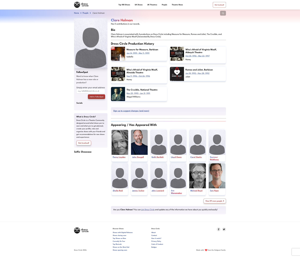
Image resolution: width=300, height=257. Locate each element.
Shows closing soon (119, 235)
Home (76, 13)
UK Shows (139, 5)
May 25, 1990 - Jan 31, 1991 (138, 93)
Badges (154, 247)
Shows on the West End (121, 247)
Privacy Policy (156, 241)
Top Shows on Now (119, 238)
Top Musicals (117, 244)
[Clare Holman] (90, 43)
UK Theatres (152, 5)
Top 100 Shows (124, 5)
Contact (154, 235)
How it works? (156, 238)
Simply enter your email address (90, 87)
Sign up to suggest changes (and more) (131, 111)
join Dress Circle (148, 210)
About (153, 232)
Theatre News (177, 5)
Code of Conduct (157, 244)
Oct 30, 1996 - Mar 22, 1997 (198, 56)
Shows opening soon (120, 250)
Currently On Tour (119, 241)
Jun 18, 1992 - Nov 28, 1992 (197, 73)
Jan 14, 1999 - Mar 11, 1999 (138, 53)
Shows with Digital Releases (123, 232)
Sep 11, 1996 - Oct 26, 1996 (138, 76)
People (164, 5)
